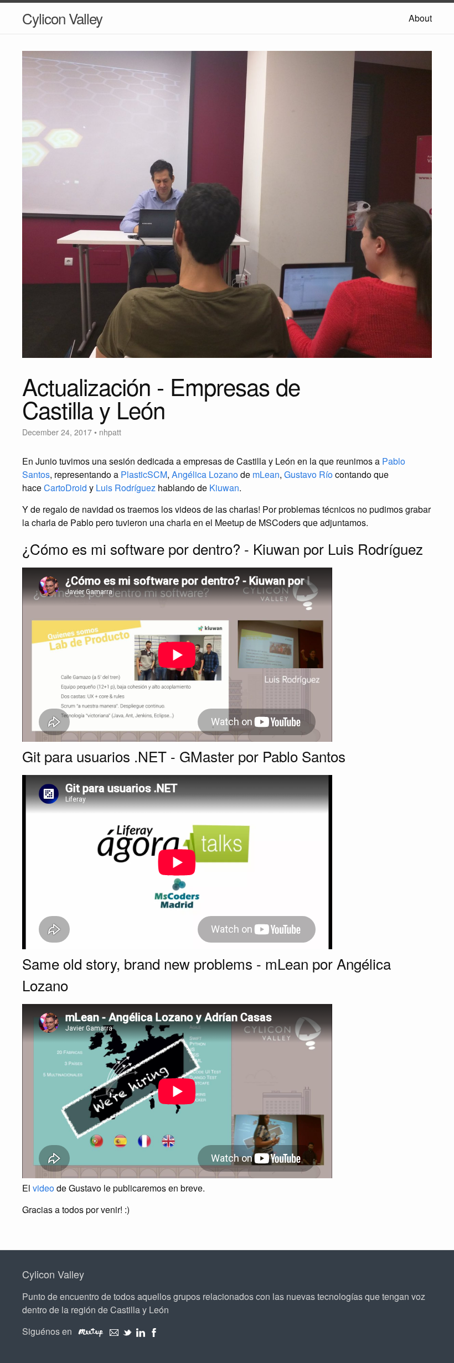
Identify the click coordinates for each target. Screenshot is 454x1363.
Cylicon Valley (62, 18)
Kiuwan (224, 487)
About (420, 18)
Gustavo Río (308, 474)
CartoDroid (65, 487)
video (43, 1188)
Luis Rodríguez (126, 487)
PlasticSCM (144, 474)
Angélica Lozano (205, 474)
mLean (266, 474)
